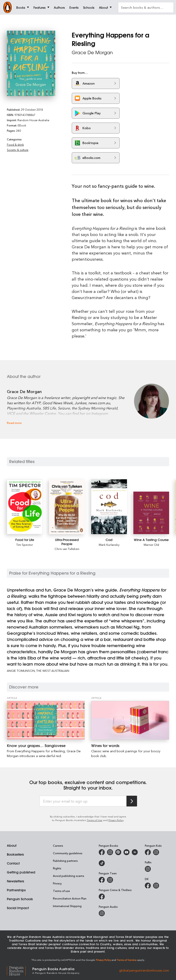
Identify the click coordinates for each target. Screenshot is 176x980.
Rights (57, 868)
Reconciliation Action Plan (69, 898)
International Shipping (67, 906)
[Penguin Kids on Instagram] (156, 852)
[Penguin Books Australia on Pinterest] (118, 852)
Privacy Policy (116, 820)
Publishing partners (65, 861)
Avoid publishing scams (68, 876)
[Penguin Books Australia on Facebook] (102, 852)
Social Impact (18, 908)
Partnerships (16, 890)
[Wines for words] (130, 720)
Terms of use (61, 891)
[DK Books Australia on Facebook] (148, 886)
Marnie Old (151, 544)
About (11, 845)
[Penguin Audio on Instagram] (102, 913)
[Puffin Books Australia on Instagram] (148, 869)
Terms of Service (127, 960)
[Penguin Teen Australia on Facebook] (102, 880)
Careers (58, 845)
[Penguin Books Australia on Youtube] (126, 852)
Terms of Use (94, 820)
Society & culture (17, 150)
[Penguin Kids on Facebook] (148, 852)
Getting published (21, 872)
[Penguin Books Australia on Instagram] (110, 852)
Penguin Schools (20, 899)
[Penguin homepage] (7, 7)
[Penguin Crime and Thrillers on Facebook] (102, 897)
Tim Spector (24, 544)
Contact (13, 863)
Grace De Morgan (92, 52)
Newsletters (15, 881)
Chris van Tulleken (67, 548)
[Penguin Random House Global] (19, 970)
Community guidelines (67, 853)
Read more (14, 422)
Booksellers (15, 854)
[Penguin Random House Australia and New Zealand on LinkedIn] (135, 852)
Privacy (57, 883)
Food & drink (15, 144)
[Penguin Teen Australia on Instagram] (110, 880)
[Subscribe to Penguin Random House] (131, 801)
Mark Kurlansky (109, 544)
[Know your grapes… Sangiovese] (46, 720)
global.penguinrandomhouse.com (144, 970)
